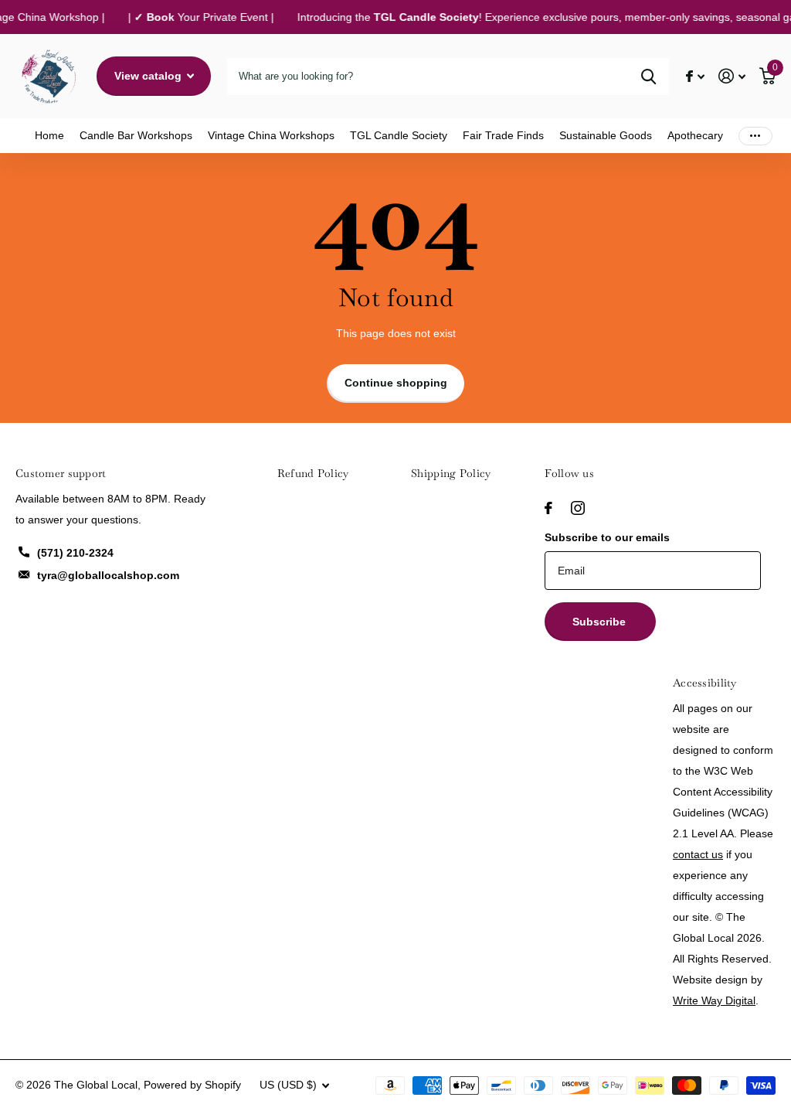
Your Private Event (199, 17)
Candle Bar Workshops (136, 135)
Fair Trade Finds (503, 135)
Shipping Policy (451, 473)
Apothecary (695, 135)
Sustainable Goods (605, 135)
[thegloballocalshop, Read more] (695, 76)
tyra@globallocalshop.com (108, 575)
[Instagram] (578, 508)
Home (49, 135)
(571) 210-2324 (75, 553)
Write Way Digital (714, 1000)
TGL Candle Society (398, 135)
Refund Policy (313, 473)
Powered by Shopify (192, 1085)
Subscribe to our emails (607, 537)
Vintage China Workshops (271, 135)
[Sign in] (732, 76)
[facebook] (548, 508)
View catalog (149, 76)
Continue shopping (396, 383)
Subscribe (600, 621)
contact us (698, 854)
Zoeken (648, 76)
